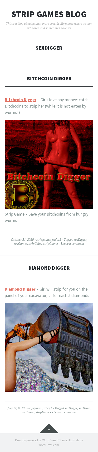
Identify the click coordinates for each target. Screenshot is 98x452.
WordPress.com (49, 445)
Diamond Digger (49, 268)
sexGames (20, 243)
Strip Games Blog (49, 14)
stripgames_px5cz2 (48, 239)
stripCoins (35, 243)
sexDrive (84, 408)
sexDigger (80, 239)
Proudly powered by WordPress (35, 440)
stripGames (50, 243)
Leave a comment (72, 243)
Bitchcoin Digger (49, 78)
